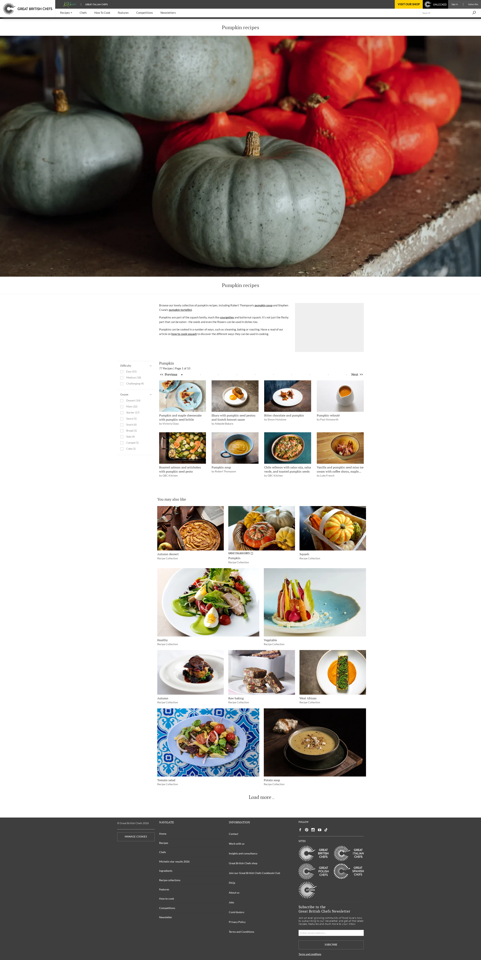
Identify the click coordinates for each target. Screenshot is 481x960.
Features (164, 889)
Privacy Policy (237, 921)
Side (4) (130, 436)
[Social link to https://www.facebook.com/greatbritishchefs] (300, 830)
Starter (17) (132, 412)
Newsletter (165, 917)
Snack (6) (131, 424)
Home (162, 833)
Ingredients (165, 870)
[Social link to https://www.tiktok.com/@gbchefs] (326, 830)
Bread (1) (131, 430)
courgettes (227, 317)
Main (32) (131, 406)
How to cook (166, 898)
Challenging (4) (135, 383)
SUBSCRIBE (331, 944)
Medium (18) (133, 377)
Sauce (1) (131, 418)
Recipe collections (169, 880)
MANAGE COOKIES (136, 836)
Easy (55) (131, 371)
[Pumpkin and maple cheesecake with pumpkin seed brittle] (182, 396)
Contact (233, 833)
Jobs (231, 902)
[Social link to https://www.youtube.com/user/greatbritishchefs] (319, 830)
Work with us (236, 843)
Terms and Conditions (241, 931)
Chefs (162, 852)
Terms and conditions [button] (310, 954)
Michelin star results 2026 (174, 861)
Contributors (236, 912)
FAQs (232, 882)
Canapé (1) (132, 442)
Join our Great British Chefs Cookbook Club (254, 873)
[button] (66, 13)
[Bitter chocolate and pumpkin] (287, 396)
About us (234, 892)
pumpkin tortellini (180, 309)
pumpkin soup (263, 305)
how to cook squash (184, 334)
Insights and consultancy (243, 853)
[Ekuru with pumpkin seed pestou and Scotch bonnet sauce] (235, 396)
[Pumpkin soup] (235, 448)
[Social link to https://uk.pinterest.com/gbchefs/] (306, 830)
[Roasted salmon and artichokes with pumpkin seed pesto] (182, 448)
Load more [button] (260, 797)
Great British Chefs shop (243, 863)
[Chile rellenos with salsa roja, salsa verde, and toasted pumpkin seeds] (287, 448)
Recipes (163, 842)
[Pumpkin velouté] (340, 396)
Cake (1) (131, 448)
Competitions (167, 908)
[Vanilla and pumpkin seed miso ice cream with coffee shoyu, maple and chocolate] (340, 448)
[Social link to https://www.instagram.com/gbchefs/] (313, 830)
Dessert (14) (133, 400)
